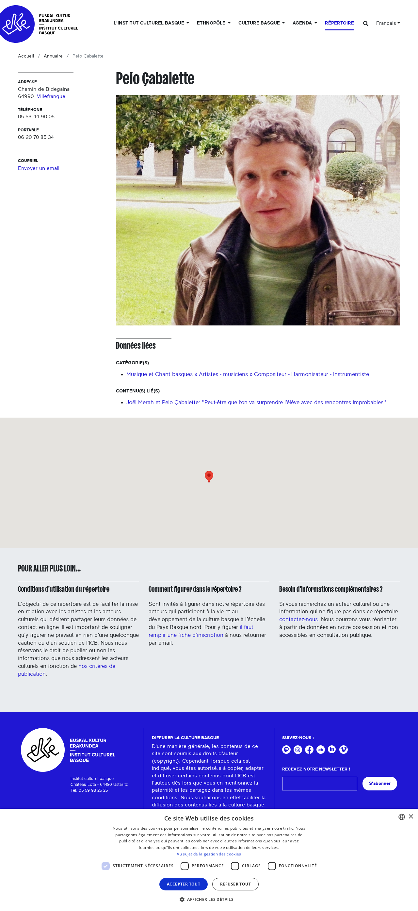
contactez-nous (298, 619)
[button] (209, 899)
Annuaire (53, 56)
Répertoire (339, 23)
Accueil (26, 56)
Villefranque (51, 96)
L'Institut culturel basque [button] (149, 23)
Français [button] (386, 23)
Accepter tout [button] (183, 884)
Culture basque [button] (259, 23)
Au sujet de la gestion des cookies (209, 854)
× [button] (410, 816)
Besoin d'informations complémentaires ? (330, 589)
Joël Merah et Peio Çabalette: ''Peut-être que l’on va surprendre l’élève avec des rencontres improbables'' (256, 402)
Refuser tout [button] (235, 884)
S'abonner (380, 783)
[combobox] (401, 817)
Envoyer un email (38, 168)
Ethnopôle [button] (212, 23)
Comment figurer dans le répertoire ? (195, 589)
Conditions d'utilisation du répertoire (63, 589)
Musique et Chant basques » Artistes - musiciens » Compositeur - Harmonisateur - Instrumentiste (247, 374)
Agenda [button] (303, 23)
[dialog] (209, 860)
